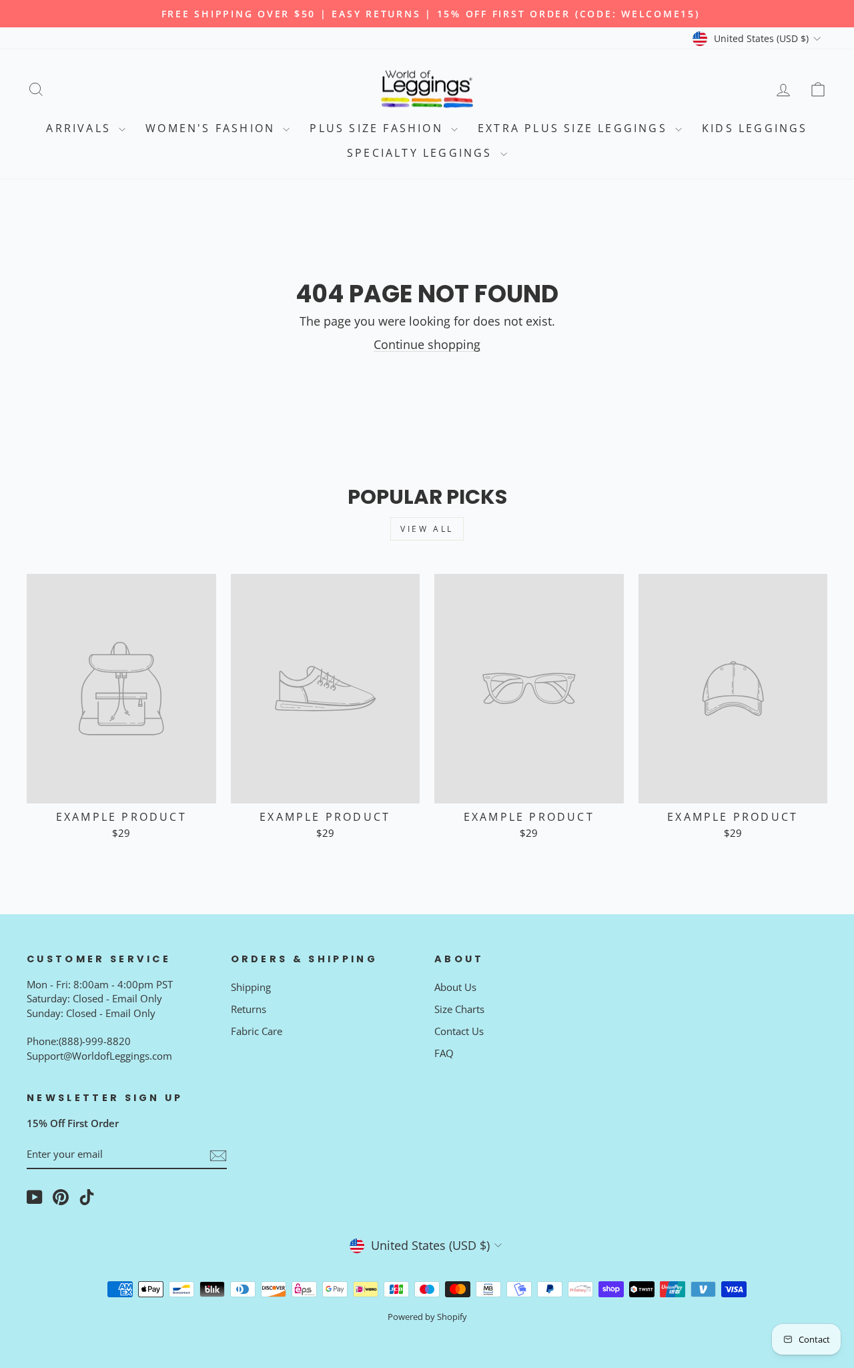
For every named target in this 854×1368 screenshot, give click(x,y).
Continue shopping (427, 344)
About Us (455, 987)
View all (427, 529)
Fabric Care (256, 1031)
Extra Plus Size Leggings (575, 128)
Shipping (251, 987)
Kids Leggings (755, 128)
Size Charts (459, 1009)
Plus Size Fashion (379, 128)
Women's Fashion (212, 128)
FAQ (444, 1053)
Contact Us (459, 1031)
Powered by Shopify (427, 1317)
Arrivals (80, 128)
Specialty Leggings (422, 152)
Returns (248, 1009)
